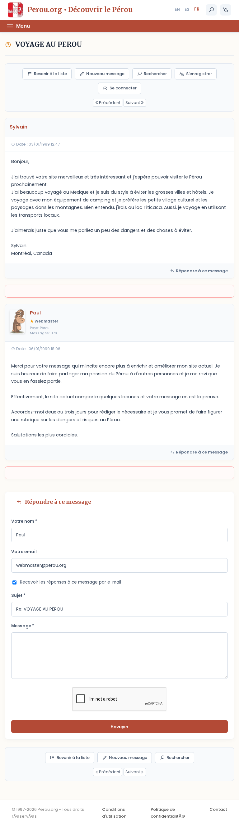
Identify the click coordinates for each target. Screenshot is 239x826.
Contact (218, 809)
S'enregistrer (199, 74)
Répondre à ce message (202, 271)
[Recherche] (211, 10)
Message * (22, 626)
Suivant (132, 103)
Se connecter (123, 88)
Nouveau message (105, 74)
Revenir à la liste (50, 74)
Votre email (24, 552)
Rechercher (155, 74)
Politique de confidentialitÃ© (168, 812)
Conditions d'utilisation (114, 812)
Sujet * (18, 595)
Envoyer (119, 726)
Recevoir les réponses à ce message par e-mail (70, 582)
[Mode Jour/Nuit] (225, 10)
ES (187, 9)
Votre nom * (24, 521)
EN (177, 9)
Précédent (109, 103)
